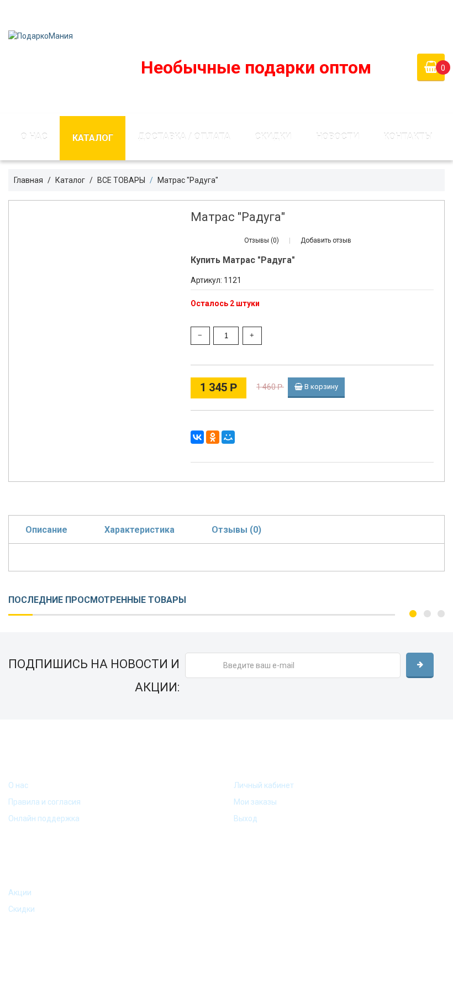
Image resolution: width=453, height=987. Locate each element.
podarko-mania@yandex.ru (199, 13)
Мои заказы (255, 801)
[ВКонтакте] (197, 437)
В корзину (320, 386)
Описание (46, 529)
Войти (363, 13)
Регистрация (420, 13)
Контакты (408, 137)
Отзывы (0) (236, 529)
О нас (34, 137)
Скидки (273, 137)
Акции (19, 892)
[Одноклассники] (212, 437)
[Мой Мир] (228, 437)
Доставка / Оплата (184, 137)
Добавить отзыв (326, 240)
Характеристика (139, 529)
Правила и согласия (44, 801)
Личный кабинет (264, 785)
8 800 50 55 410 (296, 13)
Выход (245, 818)
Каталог (92, 138)
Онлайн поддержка (44, 818)
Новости (337, 137)
